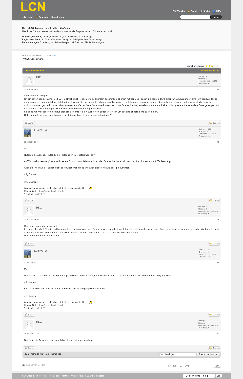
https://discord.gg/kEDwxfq (51, 191)
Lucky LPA (40, 194)
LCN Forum (27, 56)
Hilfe (218, 11)
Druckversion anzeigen (35, 365)
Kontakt (65, 376)
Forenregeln (54, 376)
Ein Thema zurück (34, 354)
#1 (218, 89)
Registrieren (57, 17)
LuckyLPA (40, 130)
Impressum (41, 376)
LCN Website (178, 11)
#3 (218, 220)
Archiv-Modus (77, 376)
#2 (218, 142)
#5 (218, 334)
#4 (218, 263)
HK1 (39, 77)
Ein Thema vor (53, 354)
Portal (194, 11)
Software (38, 56)
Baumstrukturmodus (210, 70)
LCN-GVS (48, 56)
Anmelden (44, 17)
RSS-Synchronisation (94, 376)
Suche (206, 11)
